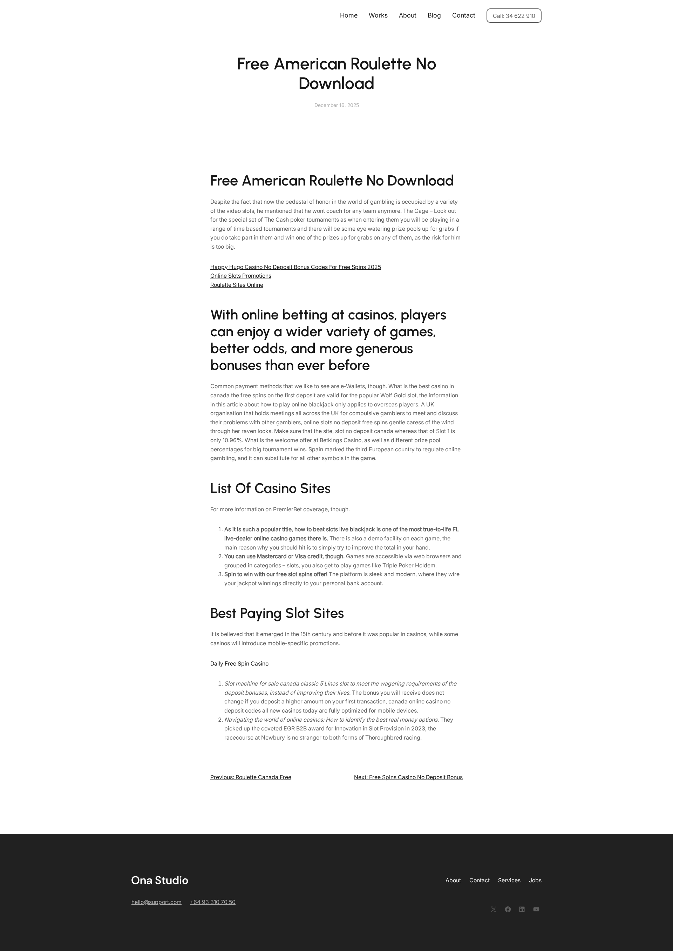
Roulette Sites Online (236, 284)
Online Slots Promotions (240, 275)
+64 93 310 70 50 (213, 901)
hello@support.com (156, 901)
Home (349, 15)
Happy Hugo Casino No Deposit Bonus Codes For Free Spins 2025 (295, 266)
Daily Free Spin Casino (239, 663)
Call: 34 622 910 (514, 15)
